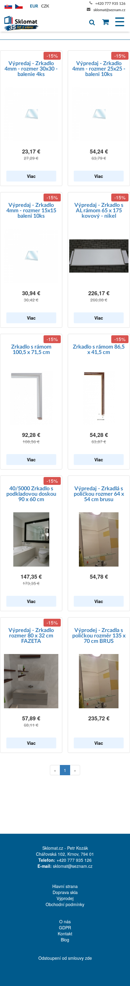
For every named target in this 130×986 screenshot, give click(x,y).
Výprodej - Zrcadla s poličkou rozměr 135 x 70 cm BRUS (98, 636)
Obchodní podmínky (65, 904)
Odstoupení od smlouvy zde (65, 958)
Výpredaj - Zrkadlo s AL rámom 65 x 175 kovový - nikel (98, 211)
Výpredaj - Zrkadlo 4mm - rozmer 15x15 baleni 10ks (31, 211)
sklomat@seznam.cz (109, 10)
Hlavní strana (65, 886)
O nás (65, 921)
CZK (45, 6)
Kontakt (65, 934)
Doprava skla (65, 892)
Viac (31, 176)
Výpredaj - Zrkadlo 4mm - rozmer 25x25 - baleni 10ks (98, 69)
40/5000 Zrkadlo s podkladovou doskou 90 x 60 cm (31, 494)
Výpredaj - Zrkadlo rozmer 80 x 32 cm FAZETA (31, 636)
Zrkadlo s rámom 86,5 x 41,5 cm (99, 349)
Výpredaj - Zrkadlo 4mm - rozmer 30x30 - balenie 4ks (31, 69)
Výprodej (65, 898)
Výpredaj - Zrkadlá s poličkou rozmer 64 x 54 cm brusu (99, 494)
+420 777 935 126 (110, 3)
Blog (65, 940)
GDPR (65, 927)
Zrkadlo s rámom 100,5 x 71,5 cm (31, 349)
